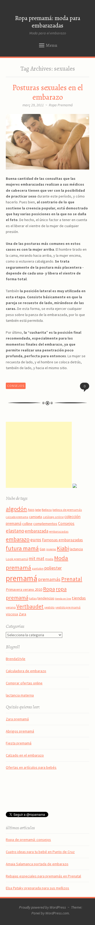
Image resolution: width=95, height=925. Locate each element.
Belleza (47, 510)
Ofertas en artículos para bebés (31, 767)
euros (35, 540)
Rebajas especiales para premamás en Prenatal (43, 876)
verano (11, 607)
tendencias (45, 598)
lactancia (76, 549)
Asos (31, 509)
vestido (49, 607)
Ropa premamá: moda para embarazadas (47, 22)
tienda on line (63, 598)
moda (49, 559)
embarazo (18, 539)
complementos (45, 523)
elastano (15, 531)
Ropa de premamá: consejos (28, 839)
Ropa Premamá (61, 105)
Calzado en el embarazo (25, 755)
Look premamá (17, 559)
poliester (53, 568)
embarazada (36, 531)
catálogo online (53, 517)
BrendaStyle (15, 658)
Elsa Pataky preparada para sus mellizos (37, 888)
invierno (51, 549)
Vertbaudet (30, 606)
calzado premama (17, 517)
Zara (22, 614)
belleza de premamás (67, 510)
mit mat (36, 558)
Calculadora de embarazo (26, 670)
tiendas (79, 598)
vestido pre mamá (67, 607)
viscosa (12, 614)
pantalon (38, 568)
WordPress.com (57, 913)
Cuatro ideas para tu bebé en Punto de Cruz (40, 851)
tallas (33, 598)
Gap (42, 549)
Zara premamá (17, 719)
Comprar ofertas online (24, 683)
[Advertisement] (39, 455)
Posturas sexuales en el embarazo (47, 92)
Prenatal (71, 579)
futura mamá (22, 548)
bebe (38, 510)
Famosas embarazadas (62, 539)
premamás (49, 579)
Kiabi (63, 548)
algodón (16, 508)
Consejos (15, 386)
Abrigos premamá (20, 731)
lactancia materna (20, 695)
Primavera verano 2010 (24, 589)
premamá (21, 578)
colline (27, 523)
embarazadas (58, 531)
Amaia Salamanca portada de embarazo (37, 864)
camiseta (35, 517)
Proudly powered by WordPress (42, 907)
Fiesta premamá (18, 743)
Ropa (49, 588)
